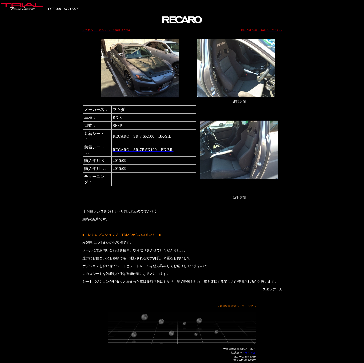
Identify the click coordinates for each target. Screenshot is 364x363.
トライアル (249, 352)
